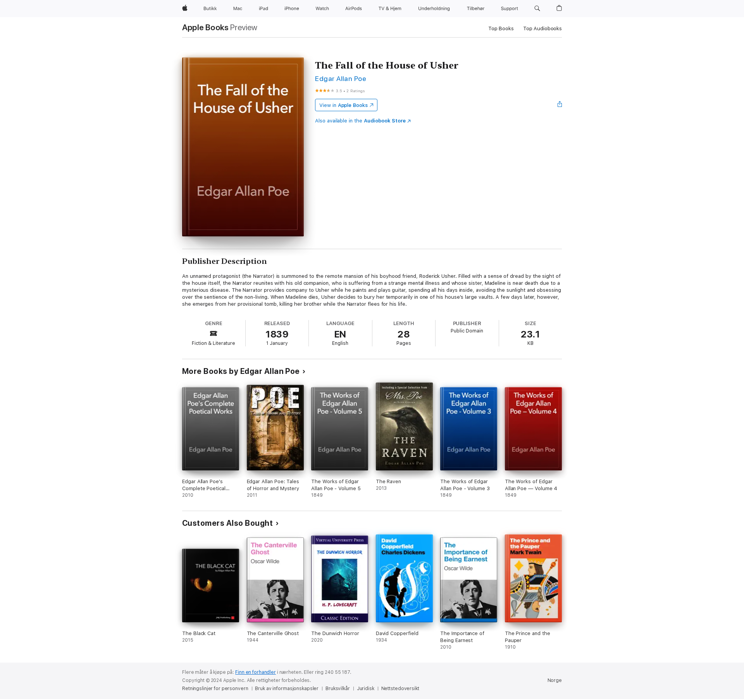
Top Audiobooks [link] (542, 28)
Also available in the (360, 121)
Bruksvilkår (338, 688)
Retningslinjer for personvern (215, 688)
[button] (537, 8)
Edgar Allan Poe (340, 78)
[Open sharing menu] (560, 105)
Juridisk (365, 688)
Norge (555, 680)
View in (343, 105)
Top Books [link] (501, 28)
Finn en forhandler (255, 672)
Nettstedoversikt (400, 688)
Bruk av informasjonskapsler (287, 688)
